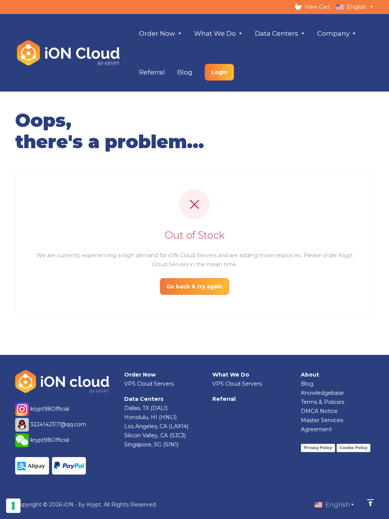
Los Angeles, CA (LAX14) (156, 426)
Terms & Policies (322, 402)
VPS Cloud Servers (149, 383)
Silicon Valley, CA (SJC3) (155, 435)
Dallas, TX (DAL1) (146, 408)
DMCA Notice (319, 411)
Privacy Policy (318, 447)
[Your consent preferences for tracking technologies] (13, 505)
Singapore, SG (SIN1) (151, 444)
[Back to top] (370, 502)
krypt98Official (49, 408)
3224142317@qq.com (58, 424)
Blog (307, 383)
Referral (224, 399)
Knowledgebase (322, 392)
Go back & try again (194, 286)
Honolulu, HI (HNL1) (150, 417)
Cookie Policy (353, 447)
